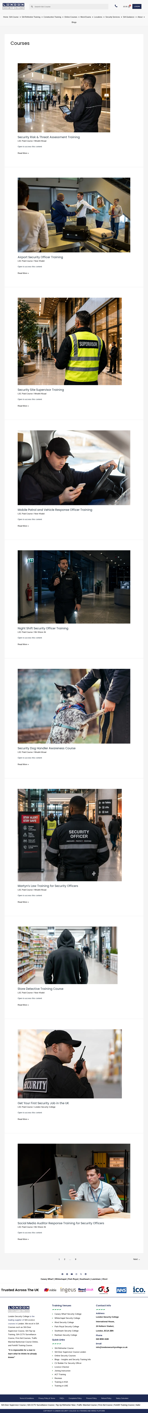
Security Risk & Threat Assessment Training (49, 137)
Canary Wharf (47, 1279)
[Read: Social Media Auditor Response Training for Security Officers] (74, 1181)
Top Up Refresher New (65, 1405)
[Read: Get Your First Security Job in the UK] (70, 1064)
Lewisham (96, 1279)
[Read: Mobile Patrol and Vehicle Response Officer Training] (74, 468)
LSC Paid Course (25, 141)
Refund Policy (106, 1398)
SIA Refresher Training (31, 17)
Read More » (23, 152)
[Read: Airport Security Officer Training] (74, 215)
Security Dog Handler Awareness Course (47, 748)
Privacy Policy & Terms (47, 1398)
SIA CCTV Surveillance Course (40, 1405)
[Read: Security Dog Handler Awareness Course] (74, 706)
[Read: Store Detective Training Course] (68, 955)
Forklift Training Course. (22, 1345)
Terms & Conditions (27, 1398)
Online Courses (70, 17)
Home (5, 17)
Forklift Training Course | (125, 1405)
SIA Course (13, 17)
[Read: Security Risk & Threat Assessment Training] (64, 98)
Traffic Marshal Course (87, 1405)
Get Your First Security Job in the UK (43, 1103)
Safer (138, 1405)
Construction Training (52, 17)
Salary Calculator (122, 1398)
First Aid (23, 1338)
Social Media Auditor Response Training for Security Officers (61, 1223)
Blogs (74, 22)
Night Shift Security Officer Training (43, 628)
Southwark (85, 1279)
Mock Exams (85, 17)
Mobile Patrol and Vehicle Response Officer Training (55, 510)
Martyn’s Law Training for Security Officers (48, 886)
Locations (98, 17)
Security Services (112, 17)
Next (136, 1259)
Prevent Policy (91, 1398)
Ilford (104, 1279)
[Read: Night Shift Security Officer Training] (74, 587)
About (140, 17)
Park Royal (73, 1279)
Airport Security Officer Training (40, 257)
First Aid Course (105, 1405)
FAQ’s (62, 1398)
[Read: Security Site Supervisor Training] (70, 341)
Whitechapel (60, 1279)
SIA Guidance (128, 17)
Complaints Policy (75, 1398)
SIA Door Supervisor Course (13, 1405)
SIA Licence (29, 1320)
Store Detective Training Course (40, 989)
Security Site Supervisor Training (41, 390)
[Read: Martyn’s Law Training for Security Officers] (70, 835)
